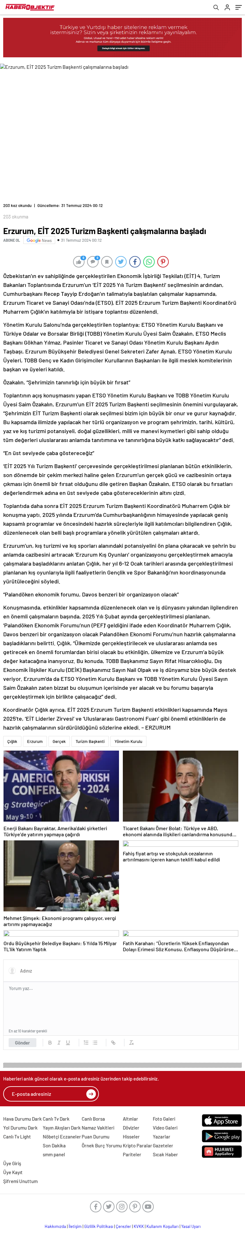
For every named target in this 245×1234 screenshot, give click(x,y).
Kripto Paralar (137, 1145)
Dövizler (131, 1128)
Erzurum (35, 741)
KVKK (139, 1226)
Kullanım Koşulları (162, 1226)
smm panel (54, 1154)
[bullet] (95, 1042)
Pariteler (132, 1154)
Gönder (22, 1042)
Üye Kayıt (13, 1172)
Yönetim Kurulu (128, 741)
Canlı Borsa (93, 1119)
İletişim (75, 1226)
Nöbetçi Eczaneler (62, 1136)
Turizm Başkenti (90, 741)
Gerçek (59, 741)
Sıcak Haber (165, 1154)
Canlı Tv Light (17, 1136)
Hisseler (131, 1136)
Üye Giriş (12, 1163)
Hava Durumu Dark (22, 1119)
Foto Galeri (164, 1119)
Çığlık (12, 741)
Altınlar (130, 1119)
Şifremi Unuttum (20, 1181)
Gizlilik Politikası (98, 1226)
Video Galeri (165, 1128)
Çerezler (123, 1226)
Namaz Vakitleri (98, 1128)
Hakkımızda (55, 1226)
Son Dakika (54, 1145)
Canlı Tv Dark (56, 1119)
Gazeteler (163, 1145)
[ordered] (86, 1042)
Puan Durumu (95, 1136)
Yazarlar (161, 1136)
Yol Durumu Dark (20, 1128)
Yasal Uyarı (191, 1226)
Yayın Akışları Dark (62, 1128)
